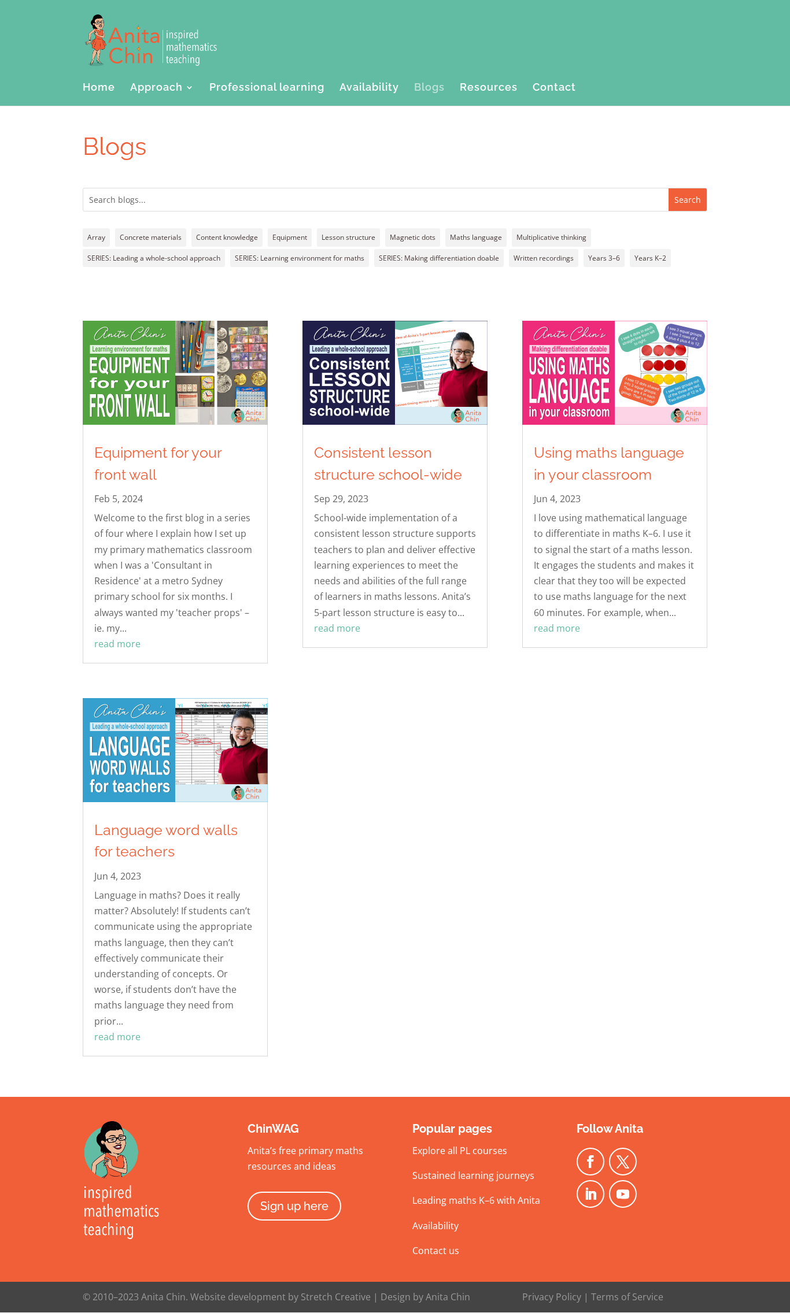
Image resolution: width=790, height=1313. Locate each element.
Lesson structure (348, 237)
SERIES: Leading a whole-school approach (153, 258)
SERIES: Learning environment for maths (299, 258)
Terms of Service (627, 1296)
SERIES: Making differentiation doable (439, 258)
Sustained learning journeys (473, 1175)
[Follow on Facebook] (590, 1161)
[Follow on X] (623, 1161)
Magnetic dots (412, 237)
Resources (489, 88)
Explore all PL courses (459, 1150)
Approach (156, 88)
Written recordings (544, 258)
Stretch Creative (336, 1296)
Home (99, 88)
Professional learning (266, 88)
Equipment (289, 237)
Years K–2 (650, 258)
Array (96, 237)
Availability (369, 88)
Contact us (435, 1250)
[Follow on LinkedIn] (590, 1194)
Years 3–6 (604, 258)
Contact (554, 88)
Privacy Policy (551, 1296)
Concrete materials (151, 237)
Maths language (476, 237)
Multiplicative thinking (551, 237)
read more (117, 643)
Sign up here (294, 1206)
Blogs (429, 88)
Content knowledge (227, 237)
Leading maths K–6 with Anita (476, 1200)
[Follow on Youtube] (623, 1194)
